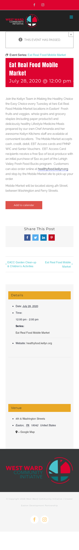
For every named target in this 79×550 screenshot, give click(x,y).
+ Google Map (26, 432)
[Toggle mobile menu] (71, 17)
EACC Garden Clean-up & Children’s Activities (21, 264)
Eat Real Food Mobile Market (58, 264)
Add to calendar (24, 205)
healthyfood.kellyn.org (53, 169)
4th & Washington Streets (30, 418)
